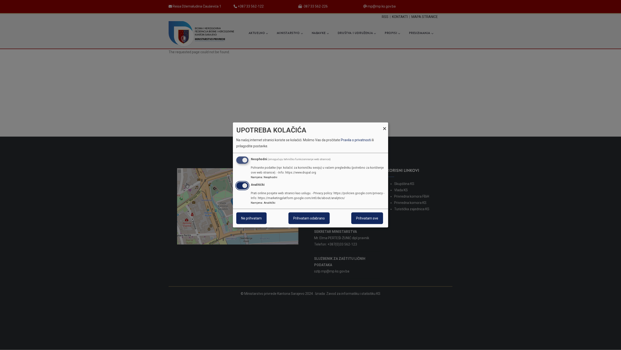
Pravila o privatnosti (356, 140)
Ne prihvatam (251, 218)
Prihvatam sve (367, 218)
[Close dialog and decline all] (384, 125)
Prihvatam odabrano (309, 218)
